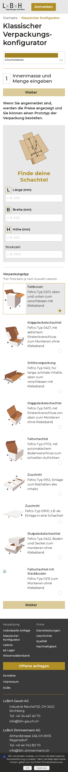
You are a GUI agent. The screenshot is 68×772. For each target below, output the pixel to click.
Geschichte (44, 636)
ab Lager (9, 650)
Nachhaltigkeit (46, 646)
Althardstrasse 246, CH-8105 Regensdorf (30, 738)
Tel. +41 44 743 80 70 (25, 745)
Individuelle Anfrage (16, 630)
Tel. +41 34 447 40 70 (24, 716)
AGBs (7, 687)
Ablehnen (41, 767)
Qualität (41, 641)
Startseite (10, 18)
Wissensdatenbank (16, 655)
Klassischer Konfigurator (11, 637)
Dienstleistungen (48, 630)
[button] (43, 7)
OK (27, 767)
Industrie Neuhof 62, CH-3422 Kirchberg (32, 709)
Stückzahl (12, 247)
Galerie (8, 645)
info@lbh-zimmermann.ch (29, 750)
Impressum (11, 681)
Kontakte (9, 675)
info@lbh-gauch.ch (24, 721)
